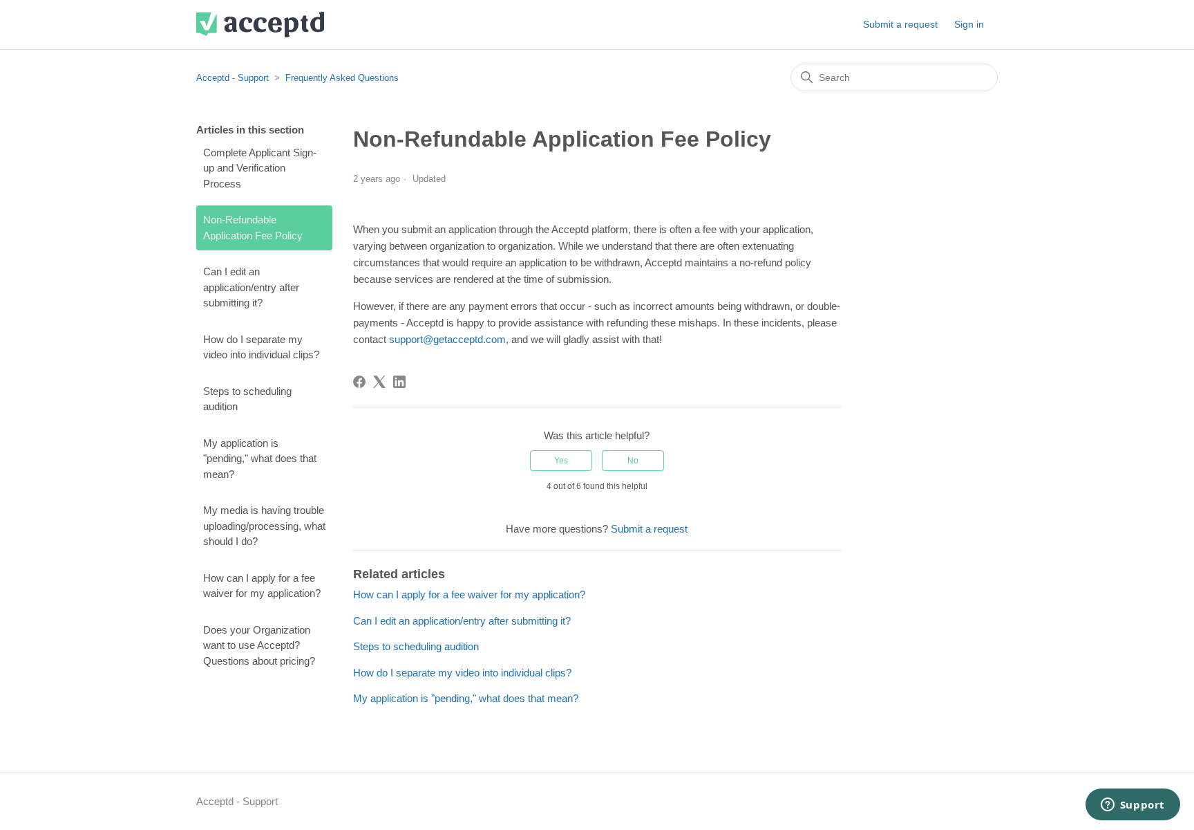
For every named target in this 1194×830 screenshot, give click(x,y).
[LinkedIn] (399, 382)
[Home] (260, 24)
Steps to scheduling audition (247, 399)
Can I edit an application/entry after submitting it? (251, 287)
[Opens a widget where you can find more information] (1132, 805)
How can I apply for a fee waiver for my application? (262, 586)
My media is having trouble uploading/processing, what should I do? (264, 525)
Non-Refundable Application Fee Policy (253, 227)
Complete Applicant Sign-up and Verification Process (259, 168)
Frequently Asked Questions (342, 78)
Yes (561, 460)
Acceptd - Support (232, 78)
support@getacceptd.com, (450, 339)
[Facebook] (359, 382)
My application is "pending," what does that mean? (259, 458)
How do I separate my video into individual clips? (261, 347)
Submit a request (900, 24)
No (632, 460)
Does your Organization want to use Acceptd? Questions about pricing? (259, 645)
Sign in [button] (969, 24)
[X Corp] (379, 382)
